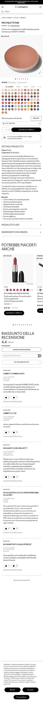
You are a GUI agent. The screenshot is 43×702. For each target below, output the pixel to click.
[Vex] (6, 90)
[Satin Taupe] (6, 96)
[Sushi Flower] (19, 109)
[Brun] (12, 96)
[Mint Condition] (15, 106)
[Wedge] (35, 93)
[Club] (35, 96)
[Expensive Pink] (22, 103)
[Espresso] (9, 96)
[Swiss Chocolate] (15, 96)
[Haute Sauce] (35, 109)
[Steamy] (25, 106)
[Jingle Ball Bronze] (3, 112)
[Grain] (3, 93)
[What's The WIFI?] (19, 106)
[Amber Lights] (6, 109)
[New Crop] (22, 106)
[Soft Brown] (31, 93)
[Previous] (5, 290)
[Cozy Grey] (28, 96)
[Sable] (6, 112)
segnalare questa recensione (12, 401)
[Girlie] (38, 99)
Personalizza (21, 697)
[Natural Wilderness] (15, 93)
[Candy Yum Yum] (21, 290)
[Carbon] (12, 99)
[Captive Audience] (24, 290)
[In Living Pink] (3, 103)
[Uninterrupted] (28, 93)
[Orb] (22, 90)
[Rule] (25, 109)
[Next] (32, 290)
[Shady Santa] (38, 103)
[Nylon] (15, 90)
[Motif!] (6, 93)
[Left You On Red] (31, 109)
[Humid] (28, 106)
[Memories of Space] (28, 103)
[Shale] (38, 96)
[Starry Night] (22, 99)
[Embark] (3, 96)
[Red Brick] (19, 103)
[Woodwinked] (38, 106)
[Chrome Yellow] (28, 109)
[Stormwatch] (12, 106)
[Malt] (19, 90)
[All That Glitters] (38, 90)
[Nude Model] (15, 99)
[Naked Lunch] (9, 93)
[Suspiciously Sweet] (25, 103)
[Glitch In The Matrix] (9, 99)
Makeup (9, 17)
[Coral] (22, 109)
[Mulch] (3, 109)
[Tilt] (6, 106)
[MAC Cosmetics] (21, 7)
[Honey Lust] (12, 93)
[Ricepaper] (35, 90)
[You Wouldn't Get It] (14, 290)
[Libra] (6, 103)
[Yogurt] (35, 99)
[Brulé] (12, 90)
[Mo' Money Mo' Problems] (31, 106)
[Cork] (38, 93)
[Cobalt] (3, 106)
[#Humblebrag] (31, 99)
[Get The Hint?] (10, 290)
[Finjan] (22, 96)
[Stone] (40, 290)
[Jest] (31, 90)
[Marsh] (35, 103)
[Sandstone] (22, 93)
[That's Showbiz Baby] (35, 106)
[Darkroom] (28, 99)
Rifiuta (12, 690)
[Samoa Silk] (12, 103)
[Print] (31, 96)
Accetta (30, 690)
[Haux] (25, 96)
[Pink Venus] (15, 109)
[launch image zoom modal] (39, 72)
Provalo (36, 118)
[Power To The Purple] (25, 99)
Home (4, 17)
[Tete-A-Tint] (19, 93)
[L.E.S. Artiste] (25, 90)
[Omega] (28, 90)
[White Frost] (3, 90)
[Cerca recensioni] (39, 355)
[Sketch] (19, 99)
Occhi (15, 17)
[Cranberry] (9, 103)
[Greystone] (6, 99)
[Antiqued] (9, 109)
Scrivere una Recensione (21, 349)
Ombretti (23, 17)
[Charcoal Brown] (25, 93)
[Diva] (27, 290)
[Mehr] (7, 290)
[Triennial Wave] (38, 109)
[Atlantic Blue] (9, 106)
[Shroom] (9, 90)
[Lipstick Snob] (17, 290)
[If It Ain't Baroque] (31, 103)
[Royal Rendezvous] (19, 96)
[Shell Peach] (15, 103)
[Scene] (3, 99)
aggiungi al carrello (26, 129)
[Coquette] (12, 109)
